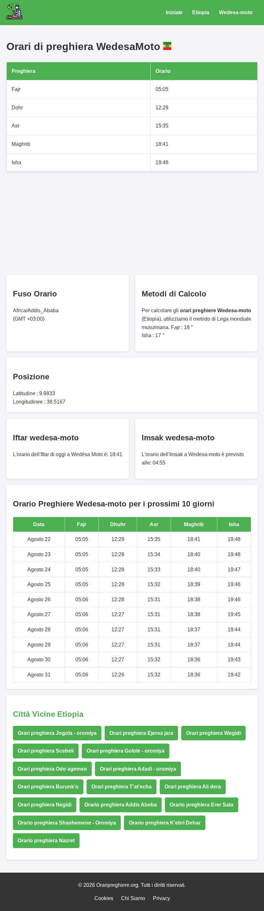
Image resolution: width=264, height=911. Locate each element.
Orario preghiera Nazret (46, 840)
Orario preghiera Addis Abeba (120, 804)
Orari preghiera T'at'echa (121, 786)
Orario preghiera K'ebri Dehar (165, 823)
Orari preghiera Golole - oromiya (126, 751)
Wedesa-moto (236, 12)
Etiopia (200, 12)
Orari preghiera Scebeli (46, 751)
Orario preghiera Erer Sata (201, 804)
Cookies (103, 898)
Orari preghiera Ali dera (193, 786)
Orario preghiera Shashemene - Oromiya (67, 823)
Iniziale (174, 12)
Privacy (161, 898)
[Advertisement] (132, 223)
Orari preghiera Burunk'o (48, 786)
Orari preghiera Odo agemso (52, 769)
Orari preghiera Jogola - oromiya (57, 733)
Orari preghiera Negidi (44, 804)
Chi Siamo (133, 898)
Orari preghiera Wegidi (213, 733)
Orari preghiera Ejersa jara (141, 733)
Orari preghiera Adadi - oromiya (138, 769)
